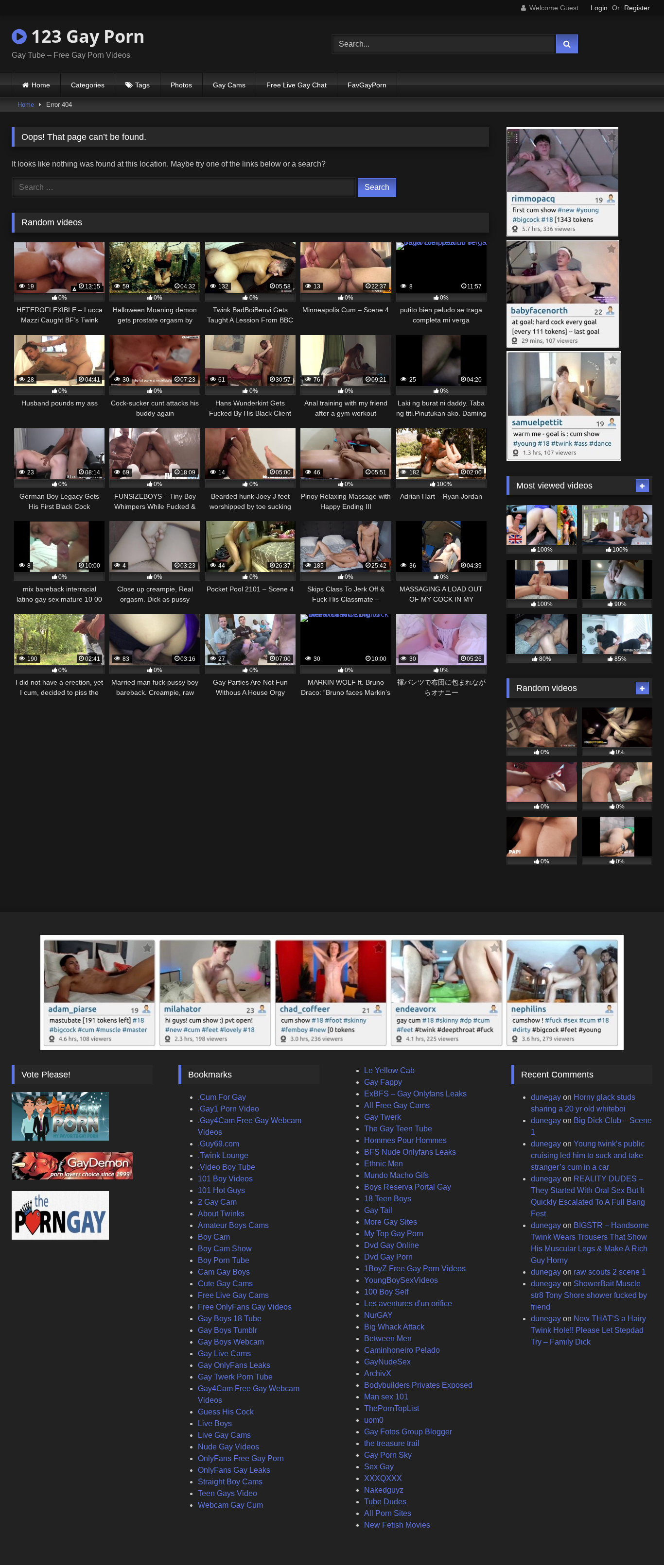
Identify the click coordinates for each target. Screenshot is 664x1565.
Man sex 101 (386, 1397)
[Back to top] (634, 1536)
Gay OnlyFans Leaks (234, 1365)
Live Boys (215, 1423)
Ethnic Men (383, 1164)
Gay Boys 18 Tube (230, 1318)
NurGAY (378, 1315)
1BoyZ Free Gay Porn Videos (415, 1268)
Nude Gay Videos (228, 1447)
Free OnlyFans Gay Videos (245, 1307)
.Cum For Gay (222, 1097)
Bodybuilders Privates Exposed (418, 1385)
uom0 (374, 1420)
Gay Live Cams (224, 1353)
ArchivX (377, 1373)
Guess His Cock (226, 1412)
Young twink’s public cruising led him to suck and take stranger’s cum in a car (588, 1155)
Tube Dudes (385, 1502)
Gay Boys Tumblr (227, 1330)
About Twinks (221, 1214)
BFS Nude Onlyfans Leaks (410, 1152)
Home (41, 85)
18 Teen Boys (387, 1199)
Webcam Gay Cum (230, 1505)
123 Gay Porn (86, 36)
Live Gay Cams (224, 1435)
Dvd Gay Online (391, 1245)
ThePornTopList (391, 1408)
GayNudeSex (387, 1362)
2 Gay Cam (217, 1202)
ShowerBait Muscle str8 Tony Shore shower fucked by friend (589, 1295)
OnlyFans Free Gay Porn (241, 1458)
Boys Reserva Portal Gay (407, 1187)
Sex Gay (379, 1467)
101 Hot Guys (221, 1190)
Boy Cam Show (225, 1249)
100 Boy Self (386, 1292)
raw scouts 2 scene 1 (610, 1272)
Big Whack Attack (394, 1327)
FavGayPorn (367, 85)
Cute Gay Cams (225, 1283)
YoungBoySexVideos (401, 1280)
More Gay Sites (390, 1222)
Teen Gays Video (227, 1493)
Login (599, 8)
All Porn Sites (387, 1513)
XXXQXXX (383, 1478)
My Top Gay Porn (393, 1233)
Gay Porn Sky (388, 1455)
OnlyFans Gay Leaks (234, 1470)
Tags (142, 85)
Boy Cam (214, 1237)
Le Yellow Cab (389, 1070)
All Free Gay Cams (397, 1105)
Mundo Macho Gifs (396, 1175)
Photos (181, 85)
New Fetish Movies (397, 1525)
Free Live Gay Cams (233, 1295)
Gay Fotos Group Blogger (408, 1432)
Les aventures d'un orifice (408, 1303)
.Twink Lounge (223, 1155)
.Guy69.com (218, 1144)
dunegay (546, 1097)
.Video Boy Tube (226, 1167)
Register (637, 8)
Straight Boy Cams (230, 1482)
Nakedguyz (383, 1490)
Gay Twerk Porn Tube (235, 1377)
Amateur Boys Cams (233, 1225)
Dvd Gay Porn (388, 1257)
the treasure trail (391, 1443)
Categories (88, 85)
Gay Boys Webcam (231, 1342)
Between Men (388, 1338)
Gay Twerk (382, 1117)
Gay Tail (378, 1210)
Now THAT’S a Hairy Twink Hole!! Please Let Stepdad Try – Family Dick (588, 1330)
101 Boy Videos (225, 1179)
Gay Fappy (383, 1082)
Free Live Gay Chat (296, 85)
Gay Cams (229, 85)
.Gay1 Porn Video (228, 1109)
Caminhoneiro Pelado (402, 1350)
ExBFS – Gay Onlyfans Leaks (415, 1094)
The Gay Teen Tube (398, 1129)
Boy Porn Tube (223, 1260)
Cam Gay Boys (224, 1272)
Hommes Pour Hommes (405, 1140)
